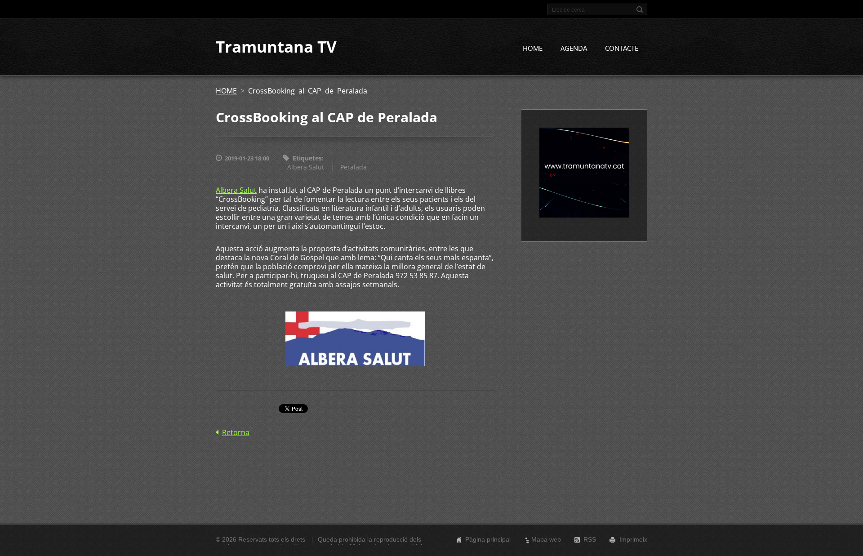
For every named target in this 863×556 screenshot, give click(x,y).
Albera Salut (305, 167)
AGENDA (574, 48)
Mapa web (546, 539)
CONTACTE (621, 48)
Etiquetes (307, 158)
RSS (589, 539)
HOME (533, 48)
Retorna (235, 432)
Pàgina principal (488, 539)
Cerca (640, 9)
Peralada (353, 167)
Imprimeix (633, 539)
